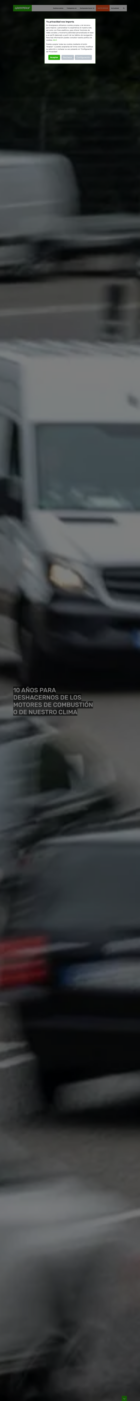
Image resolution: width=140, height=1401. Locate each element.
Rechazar (67, 57)
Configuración (83, 57)
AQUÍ (55, 40)
